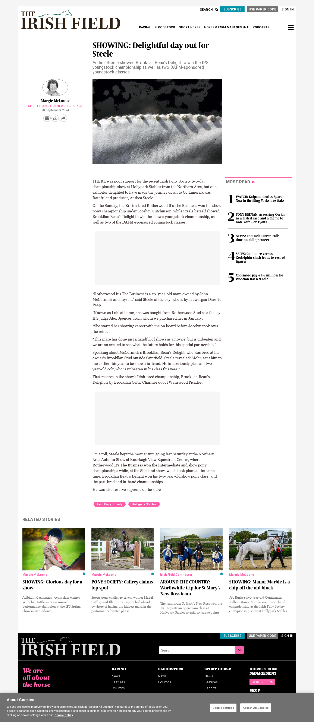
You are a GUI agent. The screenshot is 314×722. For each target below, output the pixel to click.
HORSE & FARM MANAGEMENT (226, 27)
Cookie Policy (63, 714)
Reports (210, 688)
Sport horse (38, 106)
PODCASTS (261, 27)
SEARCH (206, 10)
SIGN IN (288, 9)
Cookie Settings (223, 707)
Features (118, 682)
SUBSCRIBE (232, 9)
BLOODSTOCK (165, 27)
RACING (145, 27)
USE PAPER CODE (262, 9)
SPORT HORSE (190, 27)
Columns (118, 688)
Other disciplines (67, 106)
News (116, 676)
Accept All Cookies (256, 707)
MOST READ (238, 181)
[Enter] (239, 650)
